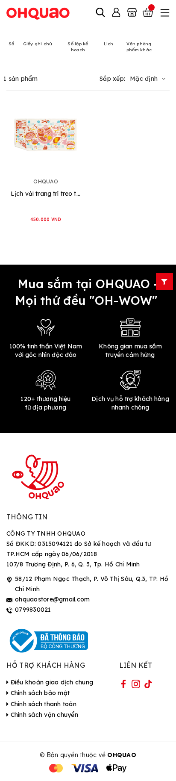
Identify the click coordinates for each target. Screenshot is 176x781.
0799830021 (33, 609)
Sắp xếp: (112, 79)
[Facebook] (123, 686)
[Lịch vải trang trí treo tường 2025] (45, 134)
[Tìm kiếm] (100, 13)
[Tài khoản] (116, 13)
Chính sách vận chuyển (43, 715)
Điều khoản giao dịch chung (51, 682)
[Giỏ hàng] (148, 13)
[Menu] (164, 13)
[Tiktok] (148, 686)
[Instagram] (136, 686)
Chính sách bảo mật (39, 693)
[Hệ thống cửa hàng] (132, 13)
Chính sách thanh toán (42, 704)
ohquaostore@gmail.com (52, 599)
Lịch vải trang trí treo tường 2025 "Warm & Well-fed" (46, 193)
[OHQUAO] (38, 13)
